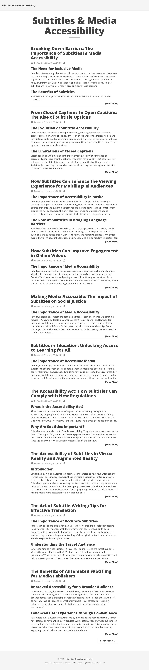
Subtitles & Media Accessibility (19, 5)
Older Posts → (107, 641)
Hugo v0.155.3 (49, 663)
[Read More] (111, 103)
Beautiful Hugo (76, 663)
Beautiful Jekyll (99, 663)
